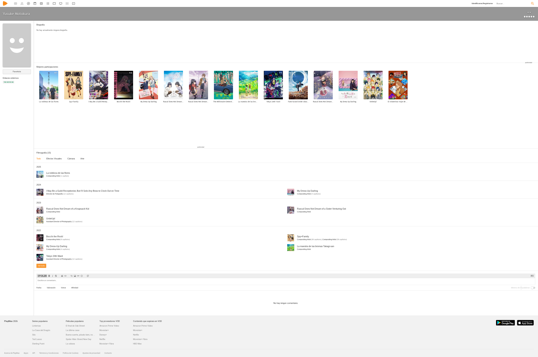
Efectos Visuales (54, 158)
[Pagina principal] (5, 5)
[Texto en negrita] (49, 276)
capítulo (64, 176)
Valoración (51, 288)
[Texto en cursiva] (52, 276)
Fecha (38, 288)
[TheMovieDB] (9, 84)
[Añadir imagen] (75, 276)
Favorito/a (17, 72)
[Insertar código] (65, 276)
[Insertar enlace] (71, 276)
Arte (82, 158)
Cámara (71, 158)
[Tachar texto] (56, 276)
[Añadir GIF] (78, 276)
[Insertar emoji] (81, 276)
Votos (63, 288)
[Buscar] (532, 3)
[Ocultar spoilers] (42, 276)
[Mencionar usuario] (88, 276)
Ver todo (41, 266)
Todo (38, 158)
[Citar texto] (62, 276)
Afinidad (74, 288)
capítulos (68, 194)
